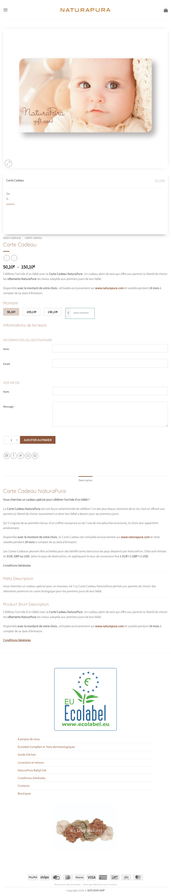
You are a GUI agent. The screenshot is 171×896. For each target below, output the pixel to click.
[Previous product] (14, 258)
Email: (6, 364)
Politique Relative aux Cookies (100, 884)
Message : (9, 406)
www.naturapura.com (135, 537)
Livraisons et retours (31, 762)
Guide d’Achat (27, 754)
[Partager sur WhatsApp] (6, 455)
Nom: (6, 349)
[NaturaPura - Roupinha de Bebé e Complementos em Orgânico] (86, 10)
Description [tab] (86, 480)
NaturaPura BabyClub (32, 770)
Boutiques (24, 793)
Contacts (23, 786)
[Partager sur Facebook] (13, 455)
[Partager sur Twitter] (21, 455)
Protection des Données (67, 884)
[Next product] (7, 258)
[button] (5, 10)
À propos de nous (29, 739)
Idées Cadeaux (12, 238)
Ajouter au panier (38, 440)
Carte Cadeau (33, 238)
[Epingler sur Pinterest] (35, 455)
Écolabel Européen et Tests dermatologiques (46, 747)
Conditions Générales (17, 640)
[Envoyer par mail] (28, 455)
